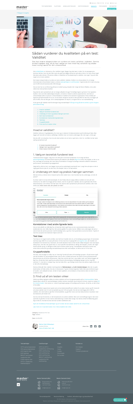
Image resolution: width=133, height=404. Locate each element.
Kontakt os (79, 343)
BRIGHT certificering (45, 357)
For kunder (60, 355)
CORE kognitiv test (26, 359)
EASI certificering (44, 355)
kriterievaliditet (89, 279)
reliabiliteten (40, 71)
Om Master (79, 347)
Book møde (111, 9)
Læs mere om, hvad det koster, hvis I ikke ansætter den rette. (52, 307)
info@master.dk (93, 3)
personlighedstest (38, 159)
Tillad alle (86, 212)
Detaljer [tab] (66, 195)
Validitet (38, 314)
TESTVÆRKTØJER (47, 6)
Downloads (60, 353)
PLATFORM (57, 6)
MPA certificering (44, 351)
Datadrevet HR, (42, 312)
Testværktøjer (25, 343)
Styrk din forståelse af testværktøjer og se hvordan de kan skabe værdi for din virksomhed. (61, 304)
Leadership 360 (25, 357)
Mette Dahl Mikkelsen (46, 324)
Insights (59, 347)
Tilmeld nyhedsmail (82, 351)
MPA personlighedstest (28, 349)
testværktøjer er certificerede (69, 82)
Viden (59, 343)
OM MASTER (112, 6)
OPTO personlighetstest (28, 347)
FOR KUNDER (103, 6)
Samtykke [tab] (45, 195)
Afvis (46, 212)
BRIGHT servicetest (27, 355)
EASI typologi (25, 353)
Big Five (77, 159)
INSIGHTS (94, 6)
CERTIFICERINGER (83, 6)
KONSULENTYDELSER (69, 6)
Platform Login (114, 3)
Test (48, 312)
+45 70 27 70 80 (101, 3)
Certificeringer (43, 343)
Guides (59, 351)
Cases (59, 349)
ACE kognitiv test (26, 351)
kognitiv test (83, 241)
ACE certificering (44, 353)
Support (78, 349)
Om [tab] (87, 195)
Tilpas (65, 212)
